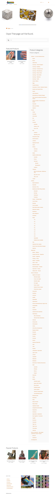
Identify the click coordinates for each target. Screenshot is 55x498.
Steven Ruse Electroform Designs (39, 246)
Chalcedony (35, 313)
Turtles (34, 178)
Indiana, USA (36, 126)
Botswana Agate (37, 276)
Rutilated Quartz (37, 387)
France (35, 159)
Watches (34, 248)
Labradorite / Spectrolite (37, 350)
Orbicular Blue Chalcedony (39, 317)
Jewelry (32, 180)
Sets (33, 242)
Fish (33, 130)
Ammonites (35, 116)
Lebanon (35, 132)
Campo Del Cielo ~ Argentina (38, 254)
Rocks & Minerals (34, 272)
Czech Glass (35, 201)
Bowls (34, 58)
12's (34, 233)
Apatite (34, 297)
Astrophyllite (35, 305)
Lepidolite (34, 356)
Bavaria (36, 163)
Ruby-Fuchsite (35, 401)
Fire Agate (36, 283)
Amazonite (35, 291)
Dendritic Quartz (37, 381)
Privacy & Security (9, 483)
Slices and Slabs (36, 105)
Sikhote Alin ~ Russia (37, 270)
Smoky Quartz (36, 389)
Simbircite (34, 411)
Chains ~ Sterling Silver (37, 199)
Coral (34, 120)
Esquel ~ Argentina (36, 256)
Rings (34, 217)
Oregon (35, 373)
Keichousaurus (35, 138)
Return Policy (9, 485)
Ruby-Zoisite (35, 403)
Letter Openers (35, 93)
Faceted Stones (36, 85)
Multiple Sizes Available (38, 240)
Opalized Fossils (36, 142)
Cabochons (35, 62)
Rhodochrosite (35, 395)
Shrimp (34, 146)
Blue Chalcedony (37, 315)
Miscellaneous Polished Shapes (39, 95)
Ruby (34, 399)
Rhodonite (34, 397)
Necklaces (36, 195)
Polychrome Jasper (37, 289)
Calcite (34, 307)
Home (7, 4)
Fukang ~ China (36, 258)
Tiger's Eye (35, 426)
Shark (34, 144)
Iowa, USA (36, 128)
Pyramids (34, 103)
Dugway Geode (35, 330)
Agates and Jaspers (36, 274)
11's (34, 231)
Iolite (33, 344)
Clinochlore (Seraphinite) (37, 328)
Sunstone (34, 420)
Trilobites (34, 169)
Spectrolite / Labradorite (37, 413)
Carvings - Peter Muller (37, 74)
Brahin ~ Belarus (36, 252)
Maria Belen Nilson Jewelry (38, 207)
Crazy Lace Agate (37, 278)
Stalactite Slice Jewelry (37, 244)
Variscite (34, 430)
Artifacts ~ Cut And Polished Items (37, 56)
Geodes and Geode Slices (38, 89)
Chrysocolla (35, 321)
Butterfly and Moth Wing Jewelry (39, 188)
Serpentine (35, 409)
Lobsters (34, 140)
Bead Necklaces (36, 182)
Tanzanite (34, 422)
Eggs (34, 83)
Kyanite (34, 348)
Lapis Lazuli (35, 352)
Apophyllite (35, 299)
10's (34, 229)
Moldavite (34, 360)
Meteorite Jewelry (36, 209)
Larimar (34, 354)
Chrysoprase (35, 323)
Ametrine (34, 295)
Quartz (34, 379)
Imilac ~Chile (35, 262)
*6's (34, 221)
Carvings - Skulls (36, 78)
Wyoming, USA (37, 134)
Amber (34, 112)
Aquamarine (35, 301)
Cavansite (34, 309)
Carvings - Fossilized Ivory (38, 68)
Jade (33, 346)
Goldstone (34, 437)
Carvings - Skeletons (37, 76)
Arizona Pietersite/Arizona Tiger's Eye (40, 303)
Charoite (34, 319)
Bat (33, 118)
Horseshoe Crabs (36, 136)
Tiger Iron (34, 424)
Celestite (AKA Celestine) (37, 311)
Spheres (34, 107)
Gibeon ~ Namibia (36, 260)
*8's (34, 225)
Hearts (34, 91)
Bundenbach (37, 165)
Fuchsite (34, 338)
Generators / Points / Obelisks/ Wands (40, 87)
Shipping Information (10, 486)
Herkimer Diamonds (36, 342)
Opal (33, 364)
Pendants (36, 197)
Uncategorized (34, 439)
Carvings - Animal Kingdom (38, 64)
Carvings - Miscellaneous (37, 70)
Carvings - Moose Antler (37, 72)
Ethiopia (35, 368)
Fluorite (34, 336)
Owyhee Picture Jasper (38, 287)
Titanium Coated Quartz (38, 391)
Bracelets (34, 184)
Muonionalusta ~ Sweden (37, 266)
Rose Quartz (36, 385)
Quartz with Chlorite (37, 383)
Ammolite (34, 114)
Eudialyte (34, 334)
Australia (35, 124)
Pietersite (34, 375)
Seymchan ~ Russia (36, 268)
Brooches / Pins (36, 186)
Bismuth (34, 435)
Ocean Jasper (36, 285)
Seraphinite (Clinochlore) (37, 407)
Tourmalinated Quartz (38, 393)
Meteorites (33, 250)
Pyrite (34, 377)
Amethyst (34, 293)
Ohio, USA (36, 176)
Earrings (34, 203)
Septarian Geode (36, 405)
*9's (34, 227)
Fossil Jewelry (35, 205)
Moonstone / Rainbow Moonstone (39, 362)
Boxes (34, 60)
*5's (34, 219)
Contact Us (15, 4)
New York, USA (37, 174)
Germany (35, 148)
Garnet (34, 340)
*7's (34, 223)
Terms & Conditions (10, 488)
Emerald (34, 332)
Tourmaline (35, 428)
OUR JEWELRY (36, 213)
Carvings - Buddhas (36, 66)
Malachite (34, 358)
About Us (11, 4)
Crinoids (34, 122)
